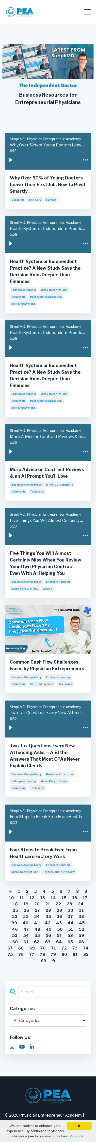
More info (76, 1136)
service (51, 199)
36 (59, 916)
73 (75, 948)
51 (70, 929)
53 (14, 935)
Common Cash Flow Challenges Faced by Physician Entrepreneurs (47, 665)
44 (70, 923)
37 (70, 916)
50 (60, 929)
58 (70, 935)
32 (14, 916)
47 (26, 929)
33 (26, 916)
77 (31, 954)
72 (64, 948)
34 (37, 916)
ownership (18, 296)
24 (80, 904)
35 (48, 916)
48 (37, 929)
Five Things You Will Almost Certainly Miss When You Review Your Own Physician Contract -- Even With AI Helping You (45, 563)
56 (48, 935)
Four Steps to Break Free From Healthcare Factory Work (43, 853)
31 (81, 910)
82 (86, 954)
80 (64, 954)
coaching (17, 199)
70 (43, 948)
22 (58, 904)
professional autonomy (46, 296)
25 (15, 910)
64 (59, 942)
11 (21, 898)
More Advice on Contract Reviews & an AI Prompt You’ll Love (47, 473)
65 (70, 942)
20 (36, 904)
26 (26, 910)
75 (10, 954)
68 (21, 948)
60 (15, 942)
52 (81, 929)
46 (15, 929)
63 (47, 942)
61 (25, 942)
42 (47, 923)
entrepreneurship (23, 289)
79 (53, 954)
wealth (47, 588)
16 (74, 898)
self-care (34, 199)
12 (32, 898)
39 (14, 923)
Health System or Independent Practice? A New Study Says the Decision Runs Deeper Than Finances (45, 271)
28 (48, 910)
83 (43, 961)
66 (81, 942)
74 (86, 948)
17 (85, 898)
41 (36, 923)
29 (59, 910)
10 (11, 898)
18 (15, 904)
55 (37, 935)
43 (59, 923)
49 (48, 929)
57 (59, 935)
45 (82, 923)
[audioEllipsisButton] (85, 159)
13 (42, 898)
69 (32, 948)
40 (25, 923)
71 (53, 948)
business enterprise (60, 774)
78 (42, 954)
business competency (26, 484)
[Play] (10, 159)
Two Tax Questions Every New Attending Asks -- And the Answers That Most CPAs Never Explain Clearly (45, 755)
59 (81, 935)
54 (26, 935)
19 (25, 904)
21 (47, 904)
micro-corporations (53, 289)
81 (75, 954)
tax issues (37, 491)
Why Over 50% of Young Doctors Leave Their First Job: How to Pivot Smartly (48, 184)
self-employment (23, 303)
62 (36, 942)
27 (37, 910)
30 (70, 910)
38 (81, 916)
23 (69, 904)
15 (64, 898)
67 (10, 948)
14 (53, 898)
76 (21, 954)
